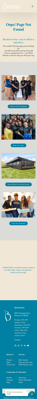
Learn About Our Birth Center (18, 184)
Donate (9, 377)
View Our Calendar (18, 223)
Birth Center (23, 360)
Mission (9, 360)
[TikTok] (19, 346)
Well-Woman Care (25, 365)
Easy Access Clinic (26, 362)
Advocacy (22, 377)
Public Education (25, 380)
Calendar (9, 380)
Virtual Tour (10, 365)
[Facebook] (22, 346)
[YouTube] (28, 346)
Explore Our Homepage (18, 106)
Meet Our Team (18, 145)
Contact (17, 340)
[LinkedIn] (25, 346)
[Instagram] (15, 346)
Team (8, 362)
